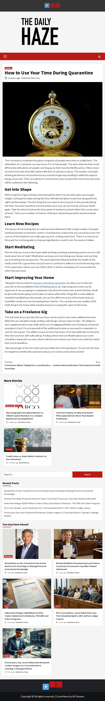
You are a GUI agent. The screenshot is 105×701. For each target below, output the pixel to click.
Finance (8, 68)
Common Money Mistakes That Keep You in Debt (76, 364)
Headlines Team (24, 422)
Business (9, 406)
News (58, 556)
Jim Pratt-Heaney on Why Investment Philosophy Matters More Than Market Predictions (75, 415)
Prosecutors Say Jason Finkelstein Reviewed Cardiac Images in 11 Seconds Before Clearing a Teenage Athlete (51, 514)
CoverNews (62, 696)
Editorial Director (30, 77)
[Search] (99, 56)
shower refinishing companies (50, 282)
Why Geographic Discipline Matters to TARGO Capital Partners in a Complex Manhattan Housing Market (24, 415)
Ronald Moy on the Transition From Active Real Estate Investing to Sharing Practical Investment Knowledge (48, 492)
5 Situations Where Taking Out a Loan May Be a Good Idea (28, 365)
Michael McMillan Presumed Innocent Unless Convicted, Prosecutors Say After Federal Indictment (50, 498)
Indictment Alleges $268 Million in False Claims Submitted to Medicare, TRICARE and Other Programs (52, 503)
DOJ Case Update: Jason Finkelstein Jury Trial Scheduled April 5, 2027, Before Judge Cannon (47, 508)
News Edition (24, 463)
